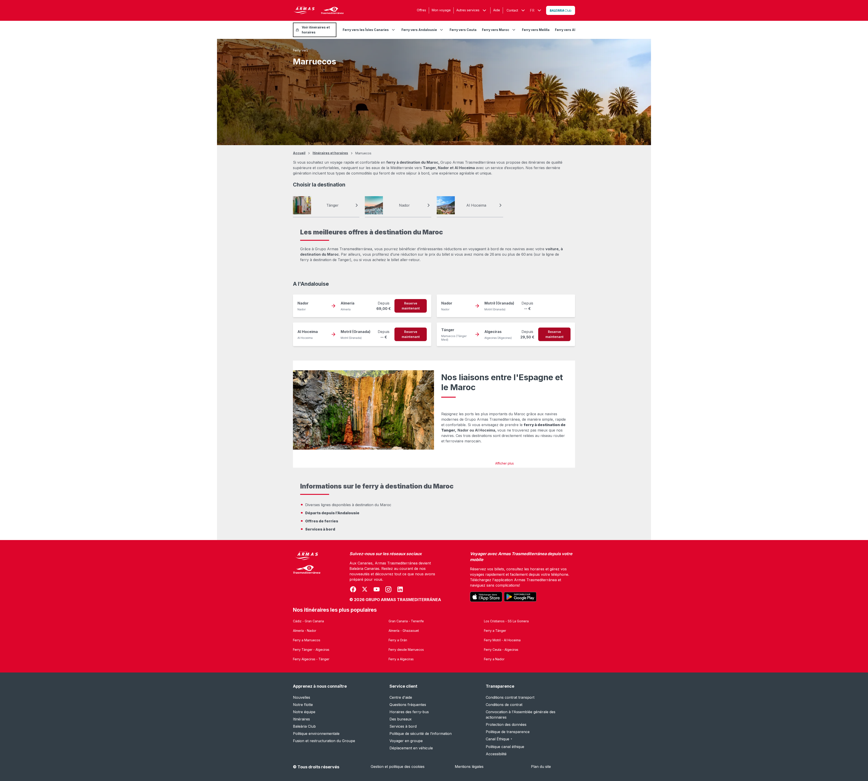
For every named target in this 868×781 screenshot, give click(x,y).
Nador (404, 205)
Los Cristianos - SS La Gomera (506, 621)
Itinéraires (301, 719)
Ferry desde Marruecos (406, 649)
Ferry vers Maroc (495, 30)
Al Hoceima (476, 205)
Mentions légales (469, 766)
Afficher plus (504, 463)
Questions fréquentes (407, 704)
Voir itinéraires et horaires (316, 29)
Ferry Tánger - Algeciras (311, 649)
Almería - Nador (304, 630)
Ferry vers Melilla (536, 30)
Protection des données (506, 724)
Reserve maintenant (411, 305)
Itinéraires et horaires (330, 153)
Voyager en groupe (406, 741)
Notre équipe (304, 712)
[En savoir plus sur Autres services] (484, 10)
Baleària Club (304, 726)
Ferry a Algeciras (401, 659)
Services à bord (403, 726)
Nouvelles (301, 697)
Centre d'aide (400, 697)
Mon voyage (441, 10)
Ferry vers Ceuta (463, 30)
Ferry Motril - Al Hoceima (502, 640)
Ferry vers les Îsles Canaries (366, 30)
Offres (421, 10)
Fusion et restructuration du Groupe (324, 741)
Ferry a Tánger (495, 630)
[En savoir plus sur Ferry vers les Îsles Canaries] (393, 30)
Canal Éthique (499, 739)
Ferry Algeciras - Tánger (311, 659)
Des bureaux (400, 719)
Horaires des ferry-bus (409, 712)
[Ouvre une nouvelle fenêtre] (560, 10)
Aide (496, 10)
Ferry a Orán (398, 640)
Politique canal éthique (505, 746)
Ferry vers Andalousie (419, 30)
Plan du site (541, 766)
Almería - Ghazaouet (404, 630)
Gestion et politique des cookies (398, 766)
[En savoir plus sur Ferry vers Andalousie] (441, 30)
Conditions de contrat (504, 704)
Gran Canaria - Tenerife (406, 621)
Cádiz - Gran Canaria (308, 621)
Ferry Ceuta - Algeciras (501, 649)
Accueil (299, 153)
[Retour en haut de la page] (859, 766)
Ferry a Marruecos (306, 640)
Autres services (467, 10)
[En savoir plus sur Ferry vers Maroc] (514, 30)
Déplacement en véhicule (411, 748)
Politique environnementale (316, 733)
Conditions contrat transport (510, 697)
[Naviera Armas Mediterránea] (307, 577)
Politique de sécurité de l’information (420, 733)
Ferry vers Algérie (569, 30)
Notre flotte (303, 704)
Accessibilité (496, 754)
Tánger (332, 205)
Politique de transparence (508, 731)
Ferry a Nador (494, 659)
